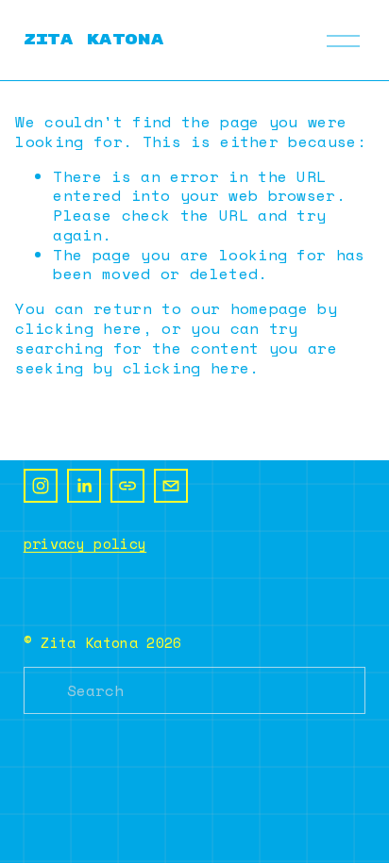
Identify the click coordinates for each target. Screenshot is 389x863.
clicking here (78, 328)
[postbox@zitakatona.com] (171, 486)
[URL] (127, 486)
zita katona (94, 39)
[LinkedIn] (84, 486)
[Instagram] (41, 486)
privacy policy (85, 544)
